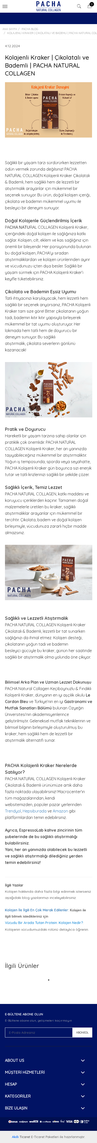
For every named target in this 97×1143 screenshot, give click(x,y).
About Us (14, 1060)
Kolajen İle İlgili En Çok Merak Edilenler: (37, 910)
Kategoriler (18, 1096)
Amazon (61, 811)
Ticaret (21, 1137)
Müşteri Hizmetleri (25, 1072)
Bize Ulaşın (16, 1108)
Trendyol (13, 811)
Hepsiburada (35, 811)
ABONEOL (82, 1032)
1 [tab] (48, 975)
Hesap (11, 1084)
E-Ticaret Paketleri (45, 1137)
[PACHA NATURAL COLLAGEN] (48, 6)
